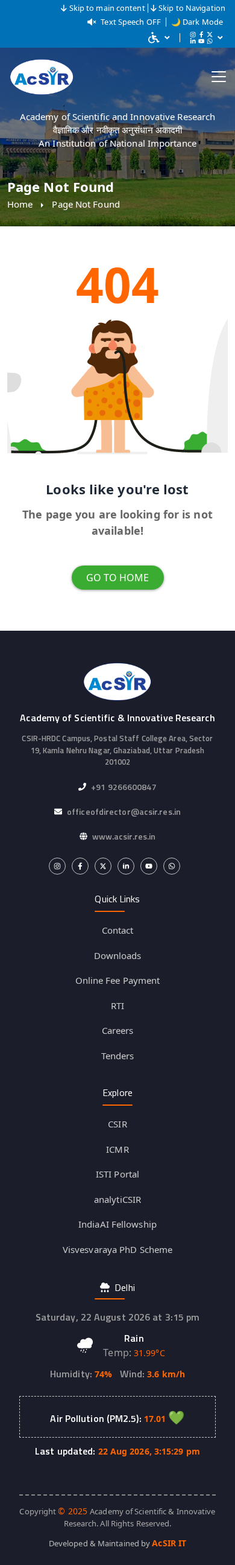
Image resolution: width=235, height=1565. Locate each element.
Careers (118, 1030)
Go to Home (117, 577)
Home (20, 204)
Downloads (118, 955)
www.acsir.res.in (124, 836)
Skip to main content (107, 7)
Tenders (117, 1056)
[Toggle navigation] (218, 76)
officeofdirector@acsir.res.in (124, 811)
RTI (117, 1005)
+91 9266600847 (123, 786)
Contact (118, 930)
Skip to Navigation (191, 7)
